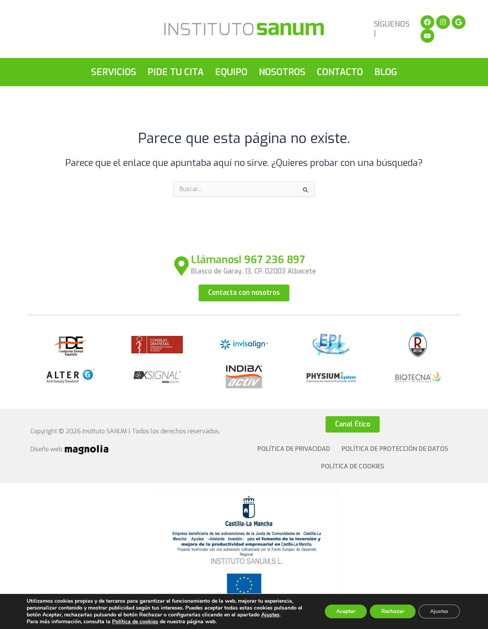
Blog (385, 72)
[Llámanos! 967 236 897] (181, 265)
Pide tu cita (176, 72)
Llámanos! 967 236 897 (248, 260)
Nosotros (282, 72)
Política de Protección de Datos (395, 449)
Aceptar (345, 611)
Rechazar (392, 611)
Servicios (113, 72)
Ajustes (270, 614)
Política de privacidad (293, 449)
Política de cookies (352, 466)
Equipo (231, 72)
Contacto (340, 72)
